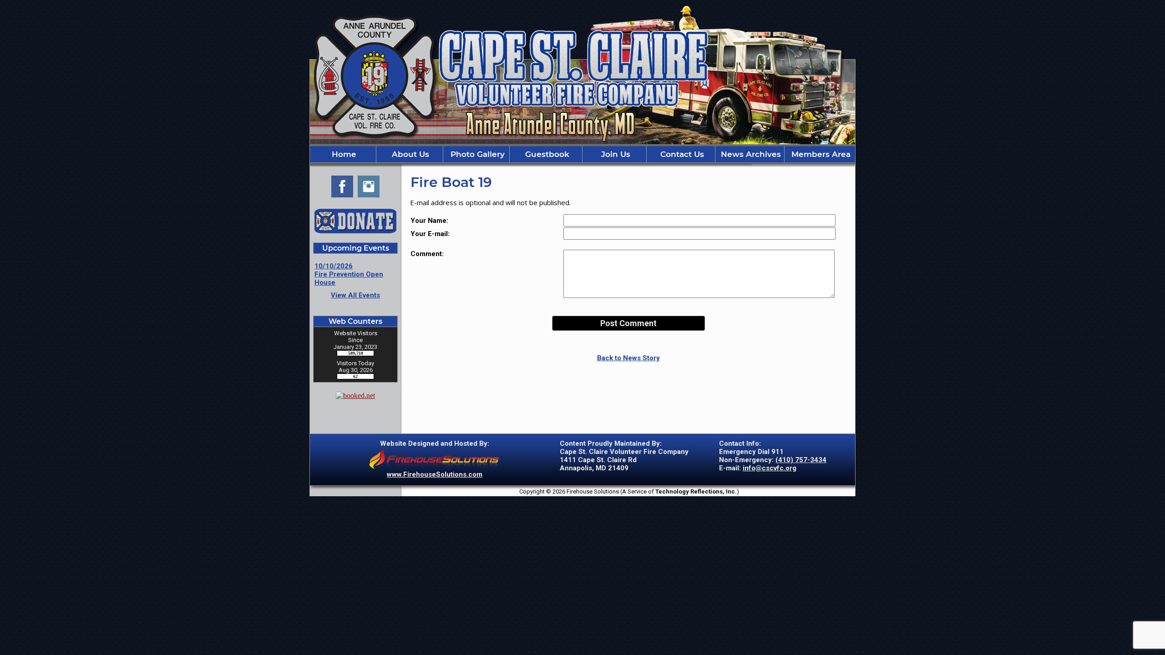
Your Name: (429, 221)
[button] (409, 154)
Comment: (427, 254)
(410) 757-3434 (800, 460)
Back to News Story (628, 358)
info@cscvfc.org (769, 468)
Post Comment (628, 323)
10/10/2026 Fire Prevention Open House (348, 274)
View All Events (355, 295)
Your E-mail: (430, 234)
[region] (582, 154)
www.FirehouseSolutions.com (434, 474)
